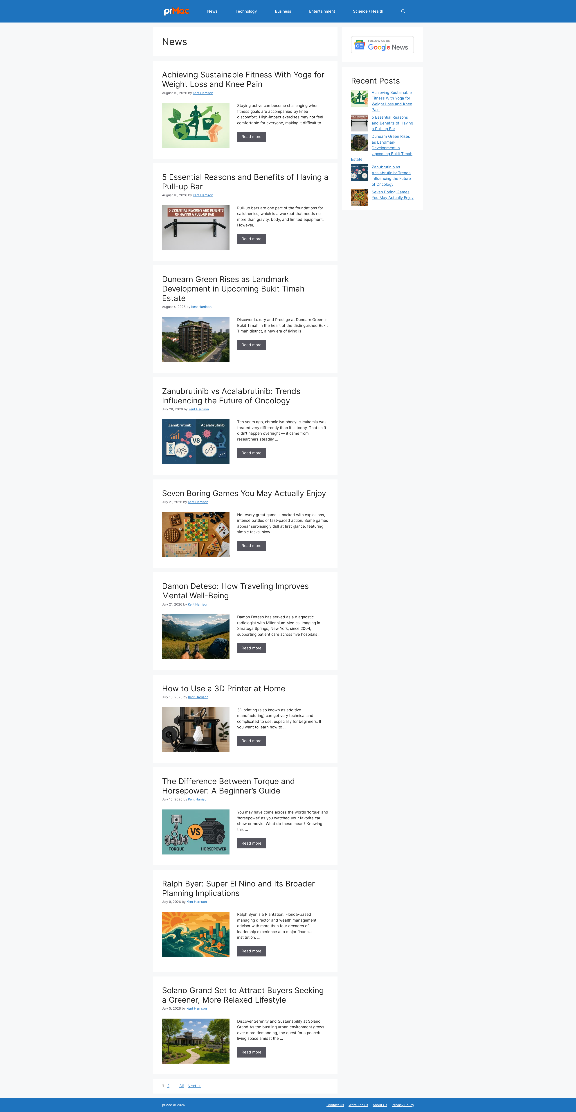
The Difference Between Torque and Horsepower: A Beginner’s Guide (228, 785)
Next (194, 1086)
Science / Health (368, 11)
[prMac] (176, 11)
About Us (380, 1105)
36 (182, 1086)
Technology (246, 11)
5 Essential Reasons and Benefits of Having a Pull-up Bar (392, 123)
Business (283, 11)
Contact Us (335, 1105)
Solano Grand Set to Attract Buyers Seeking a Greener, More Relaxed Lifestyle (243, 994)
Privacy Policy (403, 1105)
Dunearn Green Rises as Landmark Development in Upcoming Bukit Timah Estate (233, 288)
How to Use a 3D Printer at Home (223, 688)
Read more (251, 136)
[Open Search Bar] (403, 11)
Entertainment (322, 11)
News (212, 11)
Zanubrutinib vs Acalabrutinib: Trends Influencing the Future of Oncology (231, 395)
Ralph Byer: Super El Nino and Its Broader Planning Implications (238, 888)
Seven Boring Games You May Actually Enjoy (244, 493)
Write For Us (358, 1105)
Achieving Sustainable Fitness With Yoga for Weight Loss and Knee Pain (243, 79)
